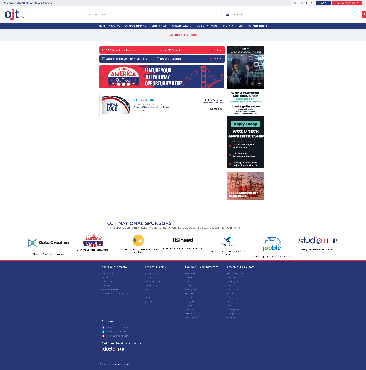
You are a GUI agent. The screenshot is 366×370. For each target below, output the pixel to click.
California (231, 277)
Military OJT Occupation (171, 50)
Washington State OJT (196, 317)
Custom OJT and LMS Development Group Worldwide (138, 251)
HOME (102, 25)
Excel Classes (149, 277)
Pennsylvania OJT (193, 289)
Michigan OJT (191, 313)
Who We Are (107, 273)
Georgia (231, 313)
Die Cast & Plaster (141, 107)
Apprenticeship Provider (212, 103)
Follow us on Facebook (117, 327)
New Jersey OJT (193, 309)
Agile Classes (149, 301)
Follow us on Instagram (117, 335)
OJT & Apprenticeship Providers (120, 50)
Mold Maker (165, 107)
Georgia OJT (191, 301)
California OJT (192, 277)
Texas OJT (190, 281)
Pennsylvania (233, 309)
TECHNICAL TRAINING (134, 25)
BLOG (242, 25)
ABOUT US (114, 25)
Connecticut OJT (193, 297)
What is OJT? (108, 285)
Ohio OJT (189, 285)
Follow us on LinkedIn (116, 331)
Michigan (231, 317)
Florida (230, 293)
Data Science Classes (153, 281)
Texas (229, 285)
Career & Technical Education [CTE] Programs (127, 58)
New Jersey (232, 297)
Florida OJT (190, 293)
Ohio (229, 305)
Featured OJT (191, 273)
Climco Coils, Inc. (144, 99)
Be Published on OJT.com (114, 289)
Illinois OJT (190, 305)
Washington (232, 281)
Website (137, 110)
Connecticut (232, 289)
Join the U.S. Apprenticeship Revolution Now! (228, 252)
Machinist (154, 107)
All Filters (217, 50)
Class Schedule (150, 273)
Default (218, 59)
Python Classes (150, 289)
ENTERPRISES (159, 25)
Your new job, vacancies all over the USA (273, 256)
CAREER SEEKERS (181, 25)
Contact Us (107, 281)
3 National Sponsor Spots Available (93, 249)
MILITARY (228, 25)
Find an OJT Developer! (170, 58)
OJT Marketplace (257, 25)
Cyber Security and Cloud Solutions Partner (183, 248)
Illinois (230, 301)
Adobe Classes (150, 285)
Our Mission (107, 277)
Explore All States (235, 273)
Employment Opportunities (114, 293)
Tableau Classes (151, 293)
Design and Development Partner (317, 249)
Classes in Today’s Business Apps (48, 254)
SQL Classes (149, 297)
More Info (146, 110)
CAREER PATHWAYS (207, 25)
